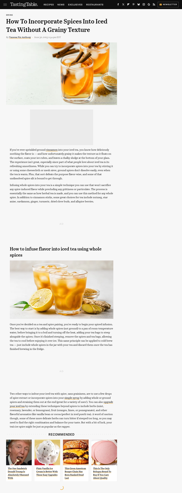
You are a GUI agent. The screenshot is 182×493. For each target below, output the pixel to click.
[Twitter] (123, 5)
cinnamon (52, 149)
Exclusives (75, 4)
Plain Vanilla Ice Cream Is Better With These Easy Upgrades (47, 471)
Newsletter (170, 4)
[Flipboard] (128, 5)
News (60, 4)
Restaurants (94, 4)
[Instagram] (143, 5)
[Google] (148, 5)
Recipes (49, 4)
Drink (9, 15)
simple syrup (71, 397)
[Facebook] (118, 5)
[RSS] (154, 5)
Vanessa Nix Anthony (20, 37)
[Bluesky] (138, 5)
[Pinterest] (133, 5)
